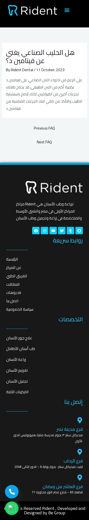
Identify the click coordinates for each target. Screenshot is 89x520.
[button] (67, 10)
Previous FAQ (44, 128)
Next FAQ (44, 142)
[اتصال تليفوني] (12, 491)
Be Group (56, 513)
